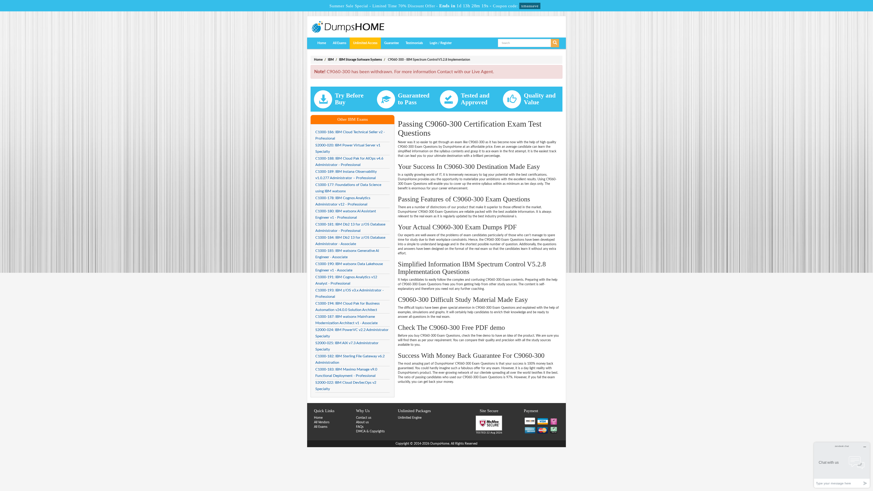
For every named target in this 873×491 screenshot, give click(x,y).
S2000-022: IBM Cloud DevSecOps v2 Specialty (345, 386)
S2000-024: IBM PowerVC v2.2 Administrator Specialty (352, 333)
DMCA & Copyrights (370, 431)
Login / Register (441, 43)
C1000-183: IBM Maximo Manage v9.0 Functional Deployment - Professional (346, 373)
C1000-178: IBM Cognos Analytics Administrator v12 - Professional (342, 201)
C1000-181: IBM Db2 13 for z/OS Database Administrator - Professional (350, 228)
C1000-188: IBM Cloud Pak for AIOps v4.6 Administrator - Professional (349, 162)
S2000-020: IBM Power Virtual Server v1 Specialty (347, 148)
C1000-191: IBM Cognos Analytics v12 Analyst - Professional (346, 280)
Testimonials (414, 43)
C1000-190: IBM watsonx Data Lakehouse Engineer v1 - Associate (349, 267)
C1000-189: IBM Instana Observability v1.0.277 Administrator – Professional (346, 175)
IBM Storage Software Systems (360, 59)
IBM (331, 59)
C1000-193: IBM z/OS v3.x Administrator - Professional (349, 293)
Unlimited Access (365, 43)
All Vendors (321, 422)
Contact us (363, 417)
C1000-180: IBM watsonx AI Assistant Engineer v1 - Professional (345, 214)
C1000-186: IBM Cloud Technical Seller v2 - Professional (350, 135)
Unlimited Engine (409, 417)
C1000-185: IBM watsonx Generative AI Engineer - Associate (347, 254)
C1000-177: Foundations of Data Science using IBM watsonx (348, 188)
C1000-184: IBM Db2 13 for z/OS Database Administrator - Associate (350, 241)
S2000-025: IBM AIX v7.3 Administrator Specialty (347, 346)
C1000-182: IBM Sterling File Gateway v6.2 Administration (350, 359)
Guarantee (391, 43)
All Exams (339, 43)
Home (321, 43)
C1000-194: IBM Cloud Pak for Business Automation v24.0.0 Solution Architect (347, 307)
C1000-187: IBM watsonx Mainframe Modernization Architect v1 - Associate (346, 320)
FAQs (360, 426)
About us (362, 422)
